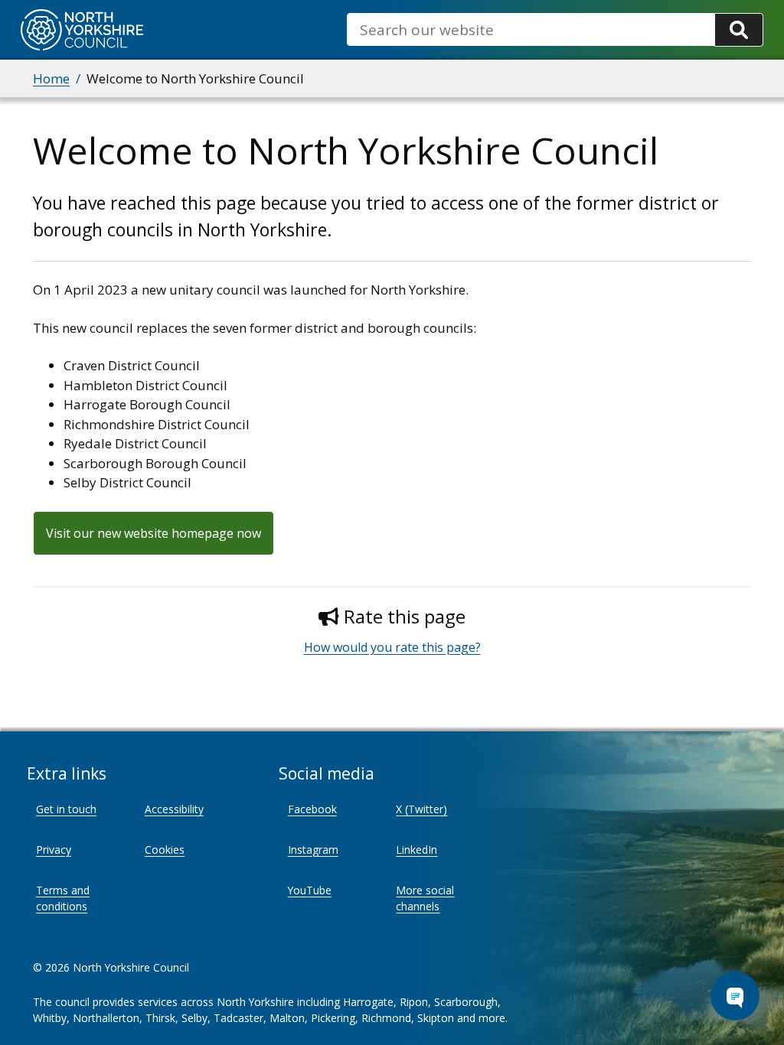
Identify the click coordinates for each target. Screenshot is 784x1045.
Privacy (53, 849)
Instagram (313, 849)
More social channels (425, 898)
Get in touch (66, 809)
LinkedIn (416, 849)
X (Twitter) (421, 809)
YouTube (310, 890)
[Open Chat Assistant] (735, 996)
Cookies (165, 849)
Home (51, 78)
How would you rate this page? (392, 647)
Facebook (312, 809)
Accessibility (174, 809)
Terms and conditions (63, 898)
